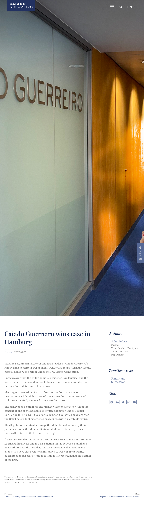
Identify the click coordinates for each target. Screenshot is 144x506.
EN (130, 7)
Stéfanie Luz (119, 341)
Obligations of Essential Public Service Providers (119, 496)
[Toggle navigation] (112, 6)
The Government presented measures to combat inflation (28, 496)
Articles (8, 352)
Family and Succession (118, 380)
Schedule (140, 252)
